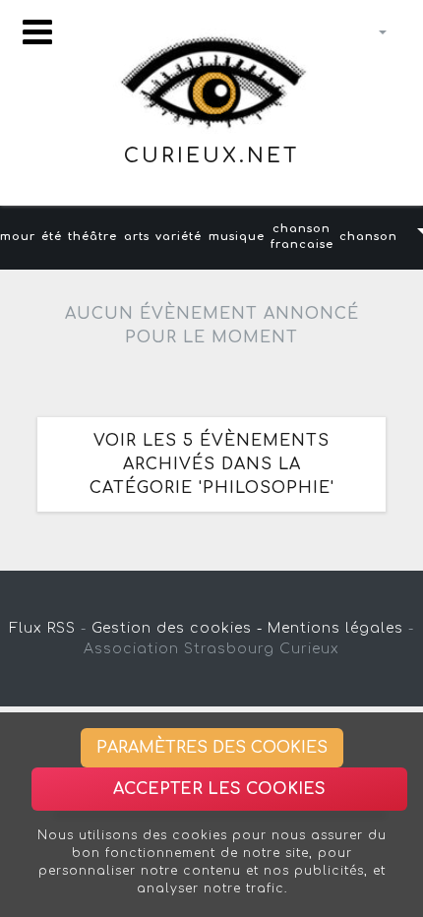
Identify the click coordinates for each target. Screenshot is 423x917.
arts (137, 236)
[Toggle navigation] (37, 32)
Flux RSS (43, 628)
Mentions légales (335, 628)
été (51, 236)
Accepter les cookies (219, 789)
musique (237, 236)
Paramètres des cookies (212, 748)
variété (178, 236)
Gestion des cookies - (177, 628)
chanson (368, 236)
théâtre (92, 236)
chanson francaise (302, 237)
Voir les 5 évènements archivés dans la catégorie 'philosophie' (212, 464)
